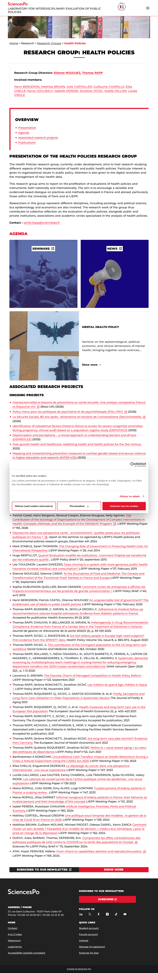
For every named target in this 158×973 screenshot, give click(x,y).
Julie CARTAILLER (79, 86)
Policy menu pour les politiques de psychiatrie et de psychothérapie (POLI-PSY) (67, 411)
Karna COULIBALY (40, 91)
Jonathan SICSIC (91, 91)
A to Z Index (15, 934)
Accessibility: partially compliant (26, 952)
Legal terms (15, 946)
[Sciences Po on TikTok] (116, 914)
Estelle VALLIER (115, 91)
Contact (12, 928)
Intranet (83, 940)
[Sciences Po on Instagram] (107, 914)
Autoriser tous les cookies (124, 506)
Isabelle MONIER (66, 91)
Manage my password (92, 946)
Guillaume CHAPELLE (108, 86)
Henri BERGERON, (27, 86)
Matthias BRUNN (53, 86)
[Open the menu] (148, 8)
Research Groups (49, 43)
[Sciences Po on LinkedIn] (81, 914)
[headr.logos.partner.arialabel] (121, 7)
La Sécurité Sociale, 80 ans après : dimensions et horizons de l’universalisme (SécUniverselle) (76, 417)
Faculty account (88, 934)
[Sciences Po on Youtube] (125, 914)
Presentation (27, 127)
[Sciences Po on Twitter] (90, 914)
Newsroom (14, 940)
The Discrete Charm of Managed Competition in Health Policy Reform (92, 675)
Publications (26, 142)
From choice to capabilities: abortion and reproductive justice (99, 851)
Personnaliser (77, 506)
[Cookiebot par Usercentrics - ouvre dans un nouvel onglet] (132, 464)
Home (13, 43)
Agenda (23, 132)
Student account (89, 928)
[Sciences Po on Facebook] (98, 914)
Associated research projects (38, 137)
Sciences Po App (89, 952)
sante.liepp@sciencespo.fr (42, 222)
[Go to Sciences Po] (23, 893)
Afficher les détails (130, 496)
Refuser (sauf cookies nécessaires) (34, 506)
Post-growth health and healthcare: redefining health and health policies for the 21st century (76, 444)
